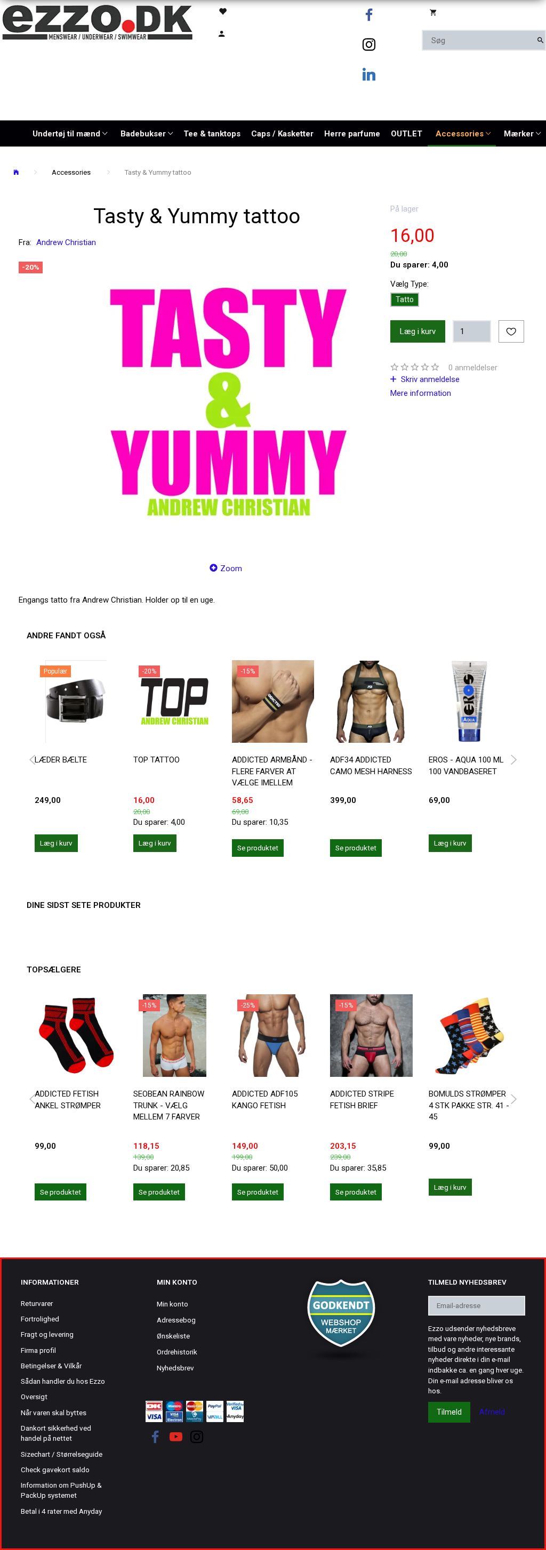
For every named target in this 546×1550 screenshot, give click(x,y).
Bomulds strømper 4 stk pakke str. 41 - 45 (469, 1105)
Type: (409, 284)
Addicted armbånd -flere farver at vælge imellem (272, 771)
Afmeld (492, 1412)
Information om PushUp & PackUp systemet (61, 1490)
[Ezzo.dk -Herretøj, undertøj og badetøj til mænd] (97, 21)
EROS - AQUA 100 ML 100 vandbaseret (466, 765)
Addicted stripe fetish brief (362, 1099)
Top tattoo (156, 760)
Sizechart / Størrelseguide (61, 1454)
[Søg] (540, 40)
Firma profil (38, 1350)
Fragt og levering (47, 1334)
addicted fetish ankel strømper (68, 1099)
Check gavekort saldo (55, 1469)
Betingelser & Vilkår (51, 1365)
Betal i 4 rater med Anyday (61, 1511)
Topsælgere (54, 970)
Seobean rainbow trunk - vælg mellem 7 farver (168, 1105)
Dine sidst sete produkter (84, 905)
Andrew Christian (66, 242)
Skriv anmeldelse (429, 379)
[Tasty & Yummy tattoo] (228, 402)
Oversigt (34, 1396)
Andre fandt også (66, 635)
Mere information (420, 393)
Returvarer (37, 1303)
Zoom (231, 568)
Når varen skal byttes (53, 1412)
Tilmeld (449, 1412)
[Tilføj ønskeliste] (511, 331)
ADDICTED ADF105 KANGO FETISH (265, 1099)
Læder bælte (61, 760)
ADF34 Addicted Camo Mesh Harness (371, 765)
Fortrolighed (40, 1318)
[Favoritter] (238, 11)
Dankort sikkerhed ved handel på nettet (56, 1433)
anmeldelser (472, 367)
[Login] (238, 33)
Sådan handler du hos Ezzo (63, 1381)
